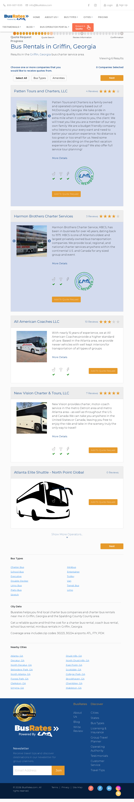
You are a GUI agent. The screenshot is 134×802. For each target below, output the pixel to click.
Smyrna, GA (17, 687)
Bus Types (70, 17)
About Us (51, 17)
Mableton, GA (74, 687)
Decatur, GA (17, 660)
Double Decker (19, 580)
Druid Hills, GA (74, 655)
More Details (59, 158)
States (95, 718)
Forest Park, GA (19, 678)
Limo (70, 590)
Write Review (77, 729)
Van (69, 580)
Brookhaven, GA (75, 678)
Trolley (70, 576)
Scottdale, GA (73, 669)
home (36, 17)
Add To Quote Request (66, 193)
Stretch (15, 594)
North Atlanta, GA (20, 674)
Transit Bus (73, 585)
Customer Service (97, 763)
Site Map (76, 787)
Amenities (59, 78)
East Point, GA (74, 664)
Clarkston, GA (18, 683)
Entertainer (73, 571)
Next (112, 77)
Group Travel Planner (99, 739)
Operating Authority (98, 748)
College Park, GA (75, 674)
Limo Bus (16, 585)
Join (59, 770)
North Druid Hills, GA (77, 660)
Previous (14, 116)
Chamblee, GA (74, 683)
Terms (55, 787)
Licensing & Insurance (98, 730)
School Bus (17, 571)
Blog (29, 27)
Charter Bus (17, 567)
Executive (16, 576)
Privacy (65, 787)
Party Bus (16, 590)
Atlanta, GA (17, 655)
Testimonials (10, 27)
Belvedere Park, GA (22, 669)
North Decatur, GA (21, 664)
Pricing (103, 17)
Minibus (71, 567)
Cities (87, 17)
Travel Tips (98, 770)
